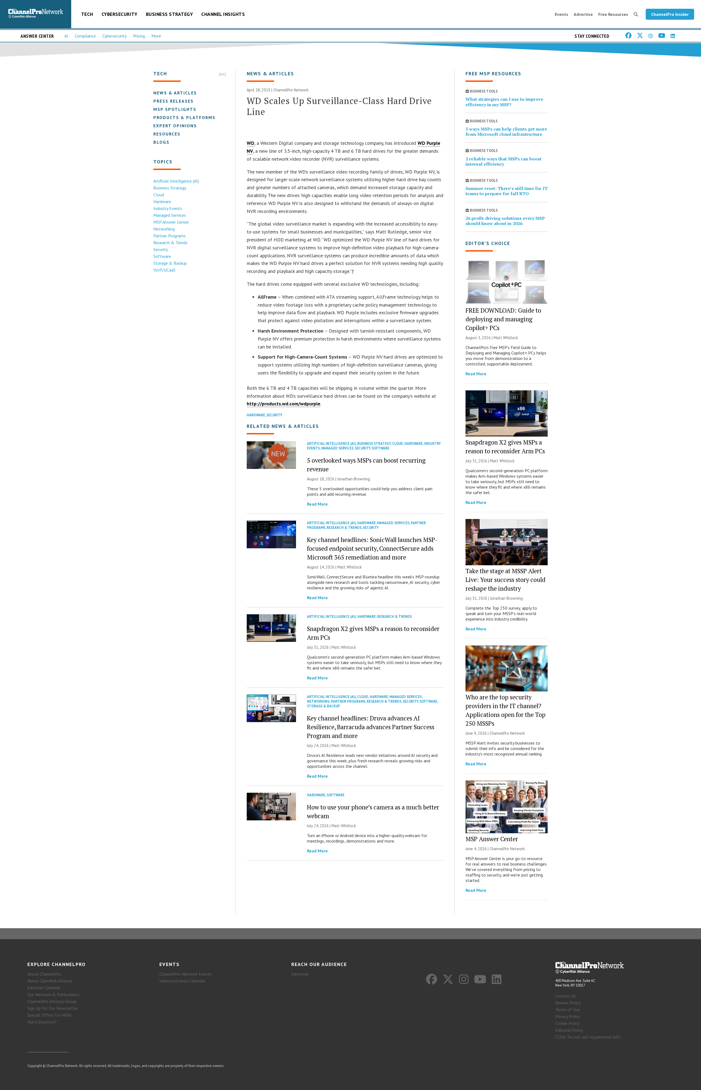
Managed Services (169, 215)
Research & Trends (170, 242)
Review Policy (568, 1002)
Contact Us (565, 996)
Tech (87, 14)
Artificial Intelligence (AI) (176, 181)
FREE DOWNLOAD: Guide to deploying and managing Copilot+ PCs (503, 319)
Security (160, 249)
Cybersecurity (119, 14)
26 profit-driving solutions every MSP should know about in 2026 (505, 220)
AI (66, 36)
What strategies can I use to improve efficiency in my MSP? (504, 101)
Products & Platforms (184, 117)
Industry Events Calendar (182, 981)
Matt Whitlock (349, 567)
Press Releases (173, 101)
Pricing (139, 36)
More (156, 36)
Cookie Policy (567, 1023)
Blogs (161, 142)
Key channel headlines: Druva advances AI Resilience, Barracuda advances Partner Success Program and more (370, 727)
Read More (317, 504)
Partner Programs (169, 235)
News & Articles (175, 93)
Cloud (158, 194)
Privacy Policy (567, 1016)
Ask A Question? (41, 1022)
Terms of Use (567, 1009)
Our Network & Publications (53, 994)
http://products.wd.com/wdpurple (283, 403)
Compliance (85, 36)
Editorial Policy (569, 1030)
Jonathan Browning (353, 478)
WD (250, 143)
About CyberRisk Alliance (49, 981)
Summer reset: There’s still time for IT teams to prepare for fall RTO (507, 191)
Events (561, 14)
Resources (166, 134)
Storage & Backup (170, 263)
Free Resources (613, 14)
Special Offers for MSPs (49, 1015)
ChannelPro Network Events (185, 974)
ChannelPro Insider (670, 14)
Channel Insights (223, 14)
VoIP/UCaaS (164, 270)
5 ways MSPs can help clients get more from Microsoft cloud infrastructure (506, 131)
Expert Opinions (175, 125)
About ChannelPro (44, 974)
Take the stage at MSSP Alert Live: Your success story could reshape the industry (505, 579)
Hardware (162, 201)
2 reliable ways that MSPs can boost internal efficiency (503, 161)
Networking (164, 229)
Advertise (583, 14)
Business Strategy (169, 14)
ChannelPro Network (291, 90)
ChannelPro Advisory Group (51, 1001)
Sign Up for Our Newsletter (52, 1008)
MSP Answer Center (171, 222)
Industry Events (167, 208)
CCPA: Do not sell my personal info (587, 1037)
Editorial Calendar (43, 987)
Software (162, 256)
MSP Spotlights (174, 109)
